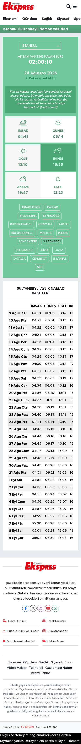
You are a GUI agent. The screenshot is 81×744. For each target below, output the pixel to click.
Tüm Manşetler (57, 631)
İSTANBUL (59, 258)
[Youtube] (48, 608)
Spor (68, 662)
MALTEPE (46, 233)
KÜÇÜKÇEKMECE (22, 233)
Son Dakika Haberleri (21, 641)
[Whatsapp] (55, 608)
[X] (33, 608)
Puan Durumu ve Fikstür (23, 631)
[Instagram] (40, 608)
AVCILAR (52, 207)
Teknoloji (36, 668)
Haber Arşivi (56, 641)
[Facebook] (25, 608)
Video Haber (17, 668)
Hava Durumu (17, 621)
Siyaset (63, 19)
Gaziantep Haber (58, 668)
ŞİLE (39, 267)
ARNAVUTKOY (30, 207)
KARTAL (64, 224)
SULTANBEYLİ (52, 241)
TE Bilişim (27, 727)
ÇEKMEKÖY (39, 258)
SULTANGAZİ (24, 250)
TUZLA (58, 250)
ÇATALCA (19, 258)
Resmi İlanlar (40, 673)
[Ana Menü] (75, 6)
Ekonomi (10, 19)
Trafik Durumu (56, 621)
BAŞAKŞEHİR (28, 215)
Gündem (29, 19)
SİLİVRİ (44, 250)
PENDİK (63, 233)
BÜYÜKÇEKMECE (21, 224)
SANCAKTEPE (28, 241)
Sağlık (47, 19)
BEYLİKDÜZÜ (51, 215)
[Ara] (68, 6)
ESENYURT (45, 224)
